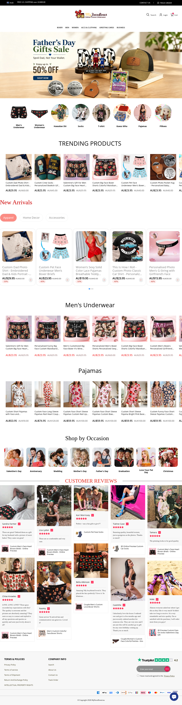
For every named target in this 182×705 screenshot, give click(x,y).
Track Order (53, 680)
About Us (52, 670)
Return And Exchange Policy (16, 680)
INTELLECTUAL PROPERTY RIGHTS (18, 685)
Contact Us (53, 675)
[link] (60, 27)
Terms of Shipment (12, 675)
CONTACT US (145, 3)
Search (51, 664)
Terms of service (11, 670)
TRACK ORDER (166, 3)
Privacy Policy (10, 664)
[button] (151, 15)
